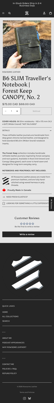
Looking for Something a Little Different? (27, 203)
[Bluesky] (29, 398)
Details (6, 130)
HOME (5, 312)
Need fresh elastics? (17, 197)
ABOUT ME (7, 338)
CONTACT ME (8, 364)
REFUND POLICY (9, 373)
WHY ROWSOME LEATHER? (14, 347)
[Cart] (50, 13)
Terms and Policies (27, 392)
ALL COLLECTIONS (10, 316)
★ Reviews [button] (51, 204)
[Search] (9, 13)
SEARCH (6, 321)
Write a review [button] (27, 234)
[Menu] (3, 13)
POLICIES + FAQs (9, 369)
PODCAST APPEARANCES (13, 342)
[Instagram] (24, 398)
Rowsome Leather (30, 387)
